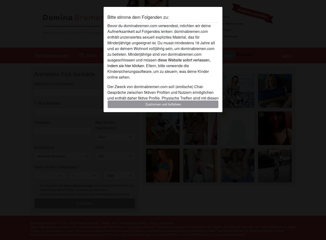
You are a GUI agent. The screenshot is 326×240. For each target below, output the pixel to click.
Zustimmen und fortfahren (163, 104)
